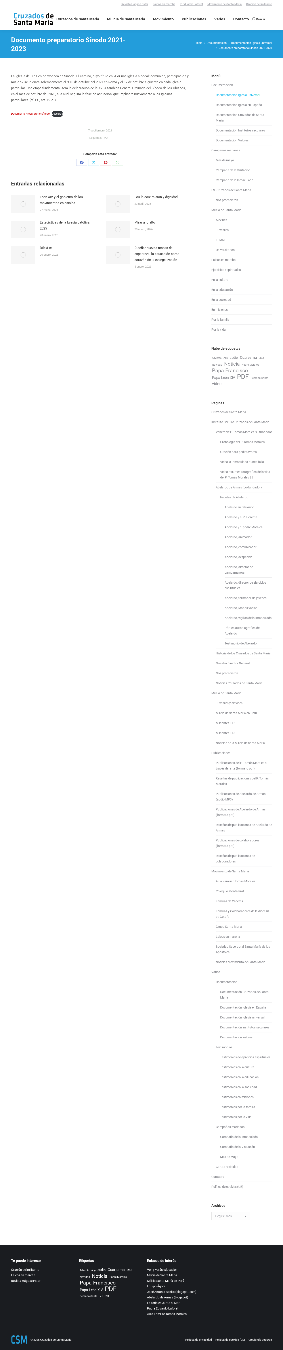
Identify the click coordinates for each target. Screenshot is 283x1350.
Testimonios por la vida (236, 1117)
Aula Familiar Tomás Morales (235, 881)
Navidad (217, 364)
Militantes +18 (225, 733)
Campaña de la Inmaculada (234, 180)
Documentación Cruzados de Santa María (240, 117)
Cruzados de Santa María (228, 412)
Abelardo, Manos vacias (241, 608)
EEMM (220, 240)
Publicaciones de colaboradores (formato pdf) (237, 843)
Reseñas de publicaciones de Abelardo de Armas (244, 827)
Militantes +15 (225, 723)
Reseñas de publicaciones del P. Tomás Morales (242, 781)
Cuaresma (248, 357)
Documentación (222, 85)
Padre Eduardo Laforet (162, 1308)
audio (234, 358)
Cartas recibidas (227, 1167)
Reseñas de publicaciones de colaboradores (235, 858)
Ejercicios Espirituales (226, 270)
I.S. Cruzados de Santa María (231, 190)
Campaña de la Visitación (233, 170)
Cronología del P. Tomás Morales (242, 442)
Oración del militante (259, 4)
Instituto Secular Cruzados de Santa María (240, 422)
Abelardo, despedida (238, 557)
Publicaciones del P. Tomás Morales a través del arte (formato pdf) (241, 765)
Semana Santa (259, 378)
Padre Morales (250, 364)
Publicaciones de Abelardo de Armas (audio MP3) (241, 796)
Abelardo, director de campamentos (239, 569)
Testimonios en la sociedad (238, 1087)
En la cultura (219, 280)
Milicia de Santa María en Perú (236, 713)
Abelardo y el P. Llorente (241, 517)
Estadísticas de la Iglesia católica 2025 (65, 225)
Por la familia (220, 319)
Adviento (217, 358)
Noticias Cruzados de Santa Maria (239, 683)
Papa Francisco (230, 370)
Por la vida (218, 329)
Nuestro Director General (233, 663)
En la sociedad (221, 299)
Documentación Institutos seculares (240, 130)
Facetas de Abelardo (234, 497)
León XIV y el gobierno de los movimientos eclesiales (61, 200)
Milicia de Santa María (226, 210)
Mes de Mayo (229, 1157)
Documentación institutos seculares (244, 1027)
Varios (215, 972)
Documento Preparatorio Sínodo (30, 113)
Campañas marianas (225, 150)
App (226, 358)
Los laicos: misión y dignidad (156, 197)
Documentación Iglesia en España (239, 105)
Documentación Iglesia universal (238, 95)
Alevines (221, 220)
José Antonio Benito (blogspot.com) (172, 1292)
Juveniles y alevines (229, 703)
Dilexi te (46, 248)
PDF (106, 138)
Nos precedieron (227, 200)
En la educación (222, 289)
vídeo (217, 384)
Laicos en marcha (164, 4)
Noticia (232, 364)
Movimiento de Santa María (224, 4)
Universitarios (225, 250)
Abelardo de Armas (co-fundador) (239, 487)
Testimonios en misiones (237, 1097)
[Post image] (23, 204)
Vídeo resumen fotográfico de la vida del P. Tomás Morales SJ (245, 474)
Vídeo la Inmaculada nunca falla (242, 462)
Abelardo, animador (238, 537)
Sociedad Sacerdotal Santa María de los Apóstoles (243, 949)
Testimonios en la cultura (237, 1067)
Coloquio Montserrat (230, 891)
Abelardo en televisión (239, 507)
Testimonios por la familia (237, 1107)
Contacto (217, 1176)
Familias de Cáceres (229, 901)
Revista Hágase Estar (134, 4)
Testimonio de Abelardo (241, 643)
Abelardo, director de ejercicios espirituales (245, 585)
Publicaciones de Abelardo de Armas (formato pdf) (241, 812)
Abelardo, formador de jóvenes (245, 598)
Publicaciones (220, 753)
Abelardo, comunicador (240, 547)
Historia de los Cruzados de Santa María (243, 653)
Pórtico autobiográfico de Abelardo (242, 630)
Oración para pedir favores (238, 452)
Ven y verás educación (162, 1269)
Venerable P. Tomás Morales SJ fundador (244, 432)
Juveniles (222, 230)
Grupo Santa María (229, 926)
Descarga (57, 113)
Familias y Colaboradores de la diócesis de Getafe (242, 913)
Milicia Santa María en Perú (165, 1280)
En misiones (219, 309)
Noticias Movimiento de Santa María (240, 962)
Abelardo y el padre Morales (243, 527)
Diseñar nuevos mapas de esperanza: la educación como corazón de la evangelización (157, 254)
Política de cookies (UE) (227, 1186)
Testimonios (224, 1047)
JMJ (261, 358)
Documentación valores (236, 1037)
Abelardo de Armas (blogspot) (167, 1297)
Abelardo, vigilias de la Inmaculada (248, 618)
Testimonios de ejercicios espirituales (245, 1057)
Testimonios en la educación (239, 1077)
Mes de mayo (225, 160)
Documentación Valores (232, 140)
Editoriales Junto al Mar (163, 1303)
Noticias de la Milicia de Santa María (240, 743)
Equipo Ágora (156, 1286)
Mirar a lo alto (144, 222)
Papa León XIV (223, 378)
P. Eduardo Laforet (191, 4)
